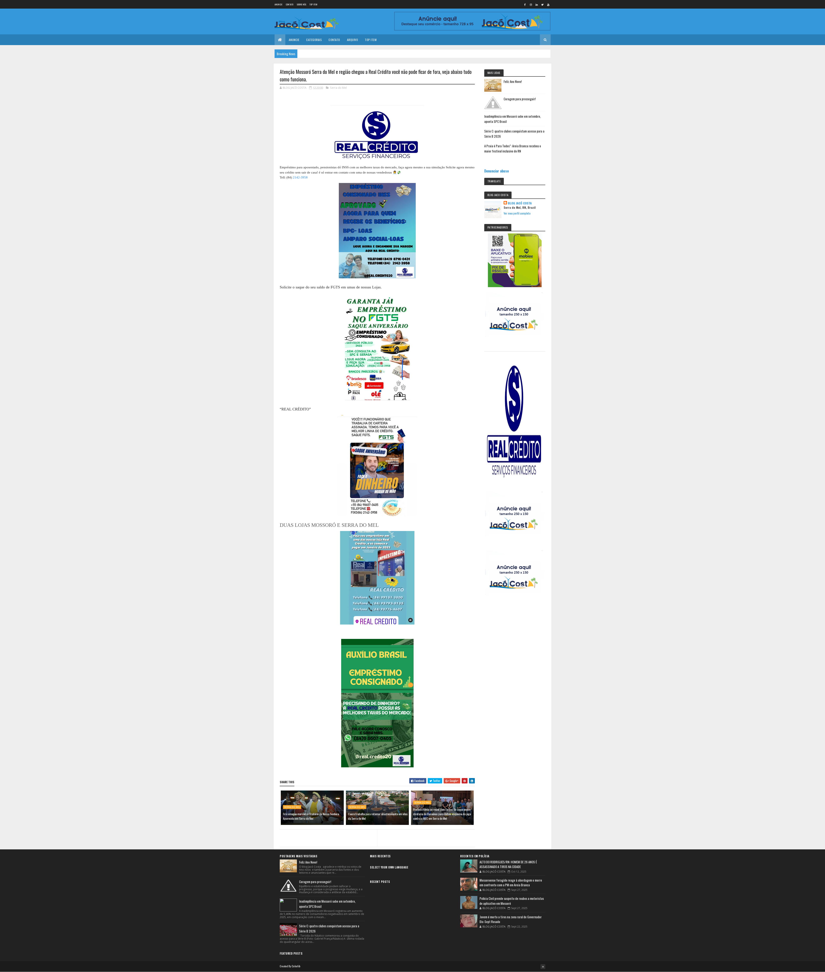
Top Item (313, 4)
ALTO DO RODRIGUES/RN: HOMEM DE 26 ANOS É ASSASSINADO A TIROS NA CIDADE (508, 864)
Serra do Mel (338, 88)
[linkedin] (536, 4)
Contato (289, 4)
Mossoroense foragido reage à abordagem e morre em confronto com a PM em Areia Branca (511, 882)
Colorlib (296, 966)
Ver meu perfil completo (517, 213)
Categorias (314, 39)
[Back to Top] (543, 966)
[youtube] (548, 4)
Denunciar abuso (496, 171)
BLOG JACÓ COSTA (520, 203)
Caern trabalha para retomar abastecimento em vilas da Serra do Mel (378, 816)
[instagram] (531, 4)
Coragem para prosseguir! (520, 98)
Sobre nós (301, 4)
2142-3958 (300, 177)
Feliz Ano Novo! (513, 81)
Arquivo (352, 39)
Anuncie (279, 4)
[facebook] (525, 4)
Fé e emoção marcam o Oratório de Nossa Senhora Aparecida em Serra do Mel (311, 816)
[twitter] (542, 4)
